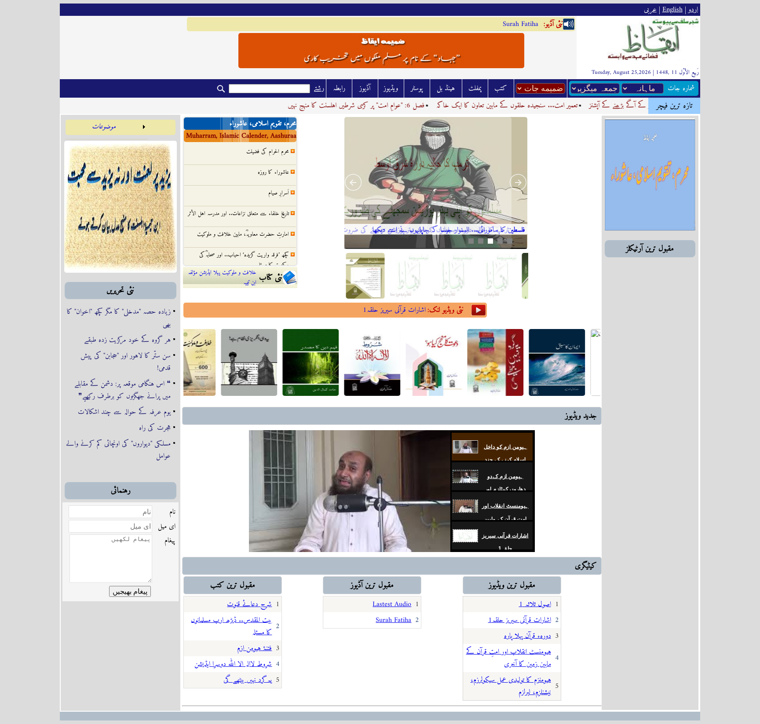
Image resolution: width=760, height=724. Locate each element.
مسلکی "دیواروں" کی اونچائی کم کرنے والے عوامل (118, 450)
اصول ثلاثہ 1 (535, 604)
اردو (693, 10)
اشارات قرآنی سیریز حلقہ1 (394, 310)
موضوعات (104, 127)
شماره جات (681, 88)
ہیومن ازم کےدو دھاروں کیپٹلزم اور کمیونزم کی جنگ (505, 489)
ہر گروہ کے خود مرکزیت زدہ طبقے (127, 340)
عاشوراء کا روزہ (273, 158)
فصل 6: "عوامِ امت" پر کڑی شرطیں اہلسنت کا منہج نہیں (381, 105)
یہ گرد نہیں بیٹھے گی (247, 680)
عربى (650, 10)
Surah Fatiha (520, 24)
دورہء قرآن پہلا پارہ (527, 636)
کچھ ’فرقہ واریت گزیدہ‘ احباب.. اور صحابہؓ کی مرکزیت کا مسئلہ (244, 246)
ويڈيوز (391, 88)
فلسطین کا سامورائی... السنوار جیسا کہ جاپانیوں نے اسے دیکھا (449, 230)
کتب (500, 88)
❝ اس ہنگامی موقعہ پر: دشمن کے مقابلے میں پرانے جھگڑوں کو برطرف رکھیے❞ (122, 390)
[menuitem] (107, 129)
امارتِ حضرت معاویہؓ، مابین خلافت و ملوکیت (243, 220)
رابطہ (339, 88)
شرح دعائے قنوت (249, 604)
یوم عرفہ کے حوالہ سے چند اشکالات (124, 412)
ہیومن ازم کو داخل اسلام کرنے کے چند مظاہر (505, 459)
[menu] (107, 129)
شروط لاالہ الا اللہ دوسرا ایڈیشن (233, 664)
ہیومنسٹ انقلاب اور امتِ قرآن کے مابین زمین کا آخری (505, 519)
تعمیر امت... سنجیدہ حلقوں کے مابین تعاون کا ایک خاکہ (532, 105)
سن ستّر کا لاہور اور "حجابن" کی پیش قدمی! (125, 362)
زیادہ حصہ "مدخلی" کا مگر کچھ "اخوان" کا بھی (119, 318)
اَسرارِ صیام (278, 179)
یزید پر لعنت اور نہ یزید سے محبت (257, 264)
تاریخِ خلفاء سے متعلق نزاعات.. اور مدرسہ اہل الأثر (238, 199)
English (672, 10)
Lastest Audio (392, 604)
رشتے (319, 88)
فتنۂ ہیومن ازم (254, 648)
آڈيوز (364, 88)
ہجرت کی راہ (155, 428)
